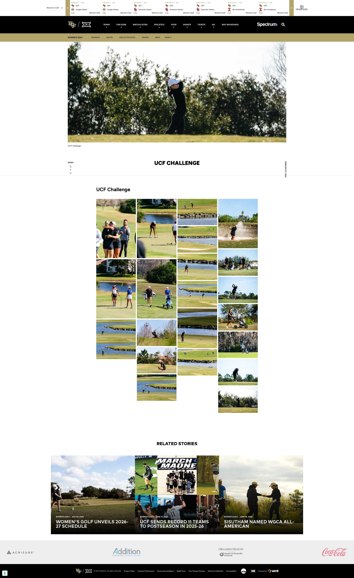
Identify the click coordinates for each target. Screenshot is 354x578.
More (167, 37)
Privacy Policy (129, 571)
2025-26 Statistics (128, 37)
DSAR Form (181, 571)
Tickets (201, 24)
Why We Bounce (230, 24)
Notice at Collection (215, 571)
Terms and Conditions (165, 571)
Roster (109, 37)
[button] (68, 8)
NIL (213, 24)
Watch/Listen (140, 24)
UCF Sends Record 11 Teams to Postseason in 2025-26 (174, 524)
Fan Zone (121, 24)
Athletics (159, 24)
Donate (187, 24)
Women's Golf (63, 517)
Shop (173, 24)
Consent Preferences (146, 571)
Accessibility (231, 571)
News (157, 37)
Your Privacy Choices (196, 571)
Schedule (95, 37)
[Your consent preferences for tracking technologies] (4, 573)
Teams (106, 24)
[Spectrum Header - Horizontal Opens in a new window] (267, 25)
